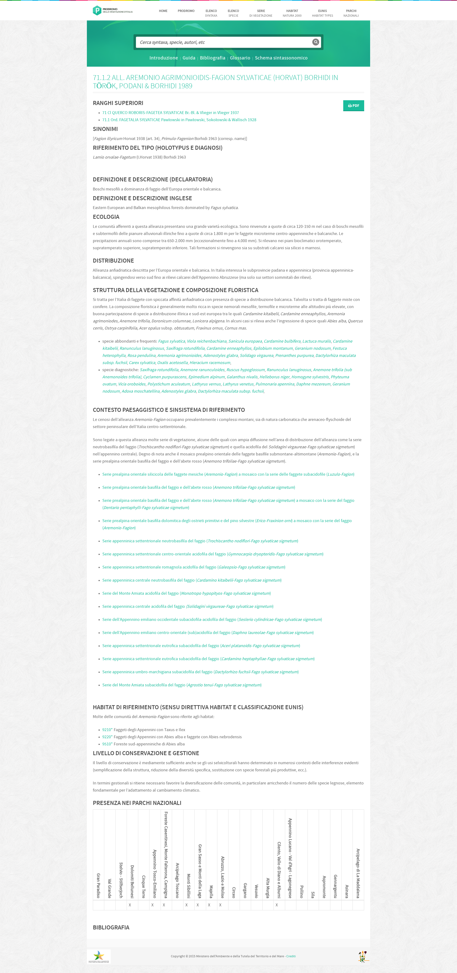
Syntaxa (211, 13)
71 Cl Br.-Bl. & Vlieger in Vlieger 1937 (170, 113)
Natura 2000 (292, 13)
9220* (107, 737)
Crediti (291, 956)
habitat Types (322, 13)
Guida (189, 58)
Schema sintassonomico (281, 58)
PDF (355, 106)
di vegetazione (260, 13)
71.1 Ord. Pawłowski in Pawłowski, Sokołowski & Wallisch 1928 (179, 120)
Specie (233, 13)
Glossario (240, 58)
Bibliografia (212, 58)
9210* (107, 730)
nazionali (351, 13)
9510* (107, 744)
